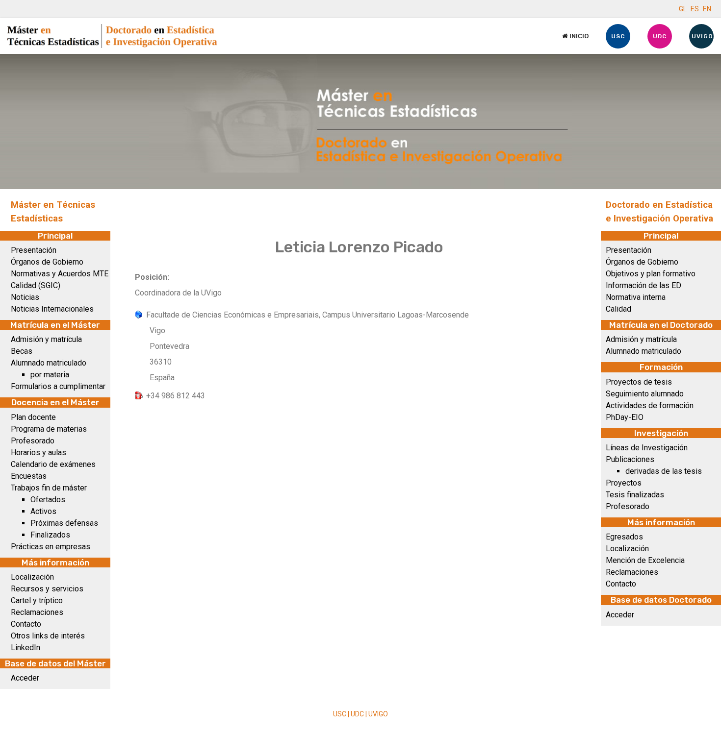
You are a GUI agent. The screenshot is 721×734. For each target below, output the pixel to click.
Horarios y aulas (38, 452)
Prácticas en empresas (50, 546)
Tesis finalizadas (635, 494)
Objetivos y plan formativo (650, 273)
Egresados (624, 536)
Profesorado (32, 440)
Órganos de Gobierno (47, 262)
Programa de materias (49, 429)
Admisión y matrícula (46, 339)
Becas (21, 351)
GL (683, 9)
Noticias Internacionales (52, 309)
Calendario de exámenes (53, 464)
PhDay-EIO (625, 417)
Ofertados (47, 499)
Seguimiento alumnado (645, 393)
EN (707, 9)
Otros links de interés (48, 635)
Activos (43, 511)
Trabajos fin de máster (49, 487)
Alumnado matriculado (48, 362)
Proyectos (624, 483)
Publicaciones (630, 459)
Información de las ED (643, 285)
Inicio (578, 36)
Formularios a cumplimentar (58, 386)
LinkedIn (25, 647)
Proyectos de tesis (639, 382)
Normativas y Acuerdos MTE (59, 273)
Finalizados (50, 534)
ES (695, 9)
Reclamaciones (37, 612)
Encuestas (29, 476)
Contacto (26, 624)
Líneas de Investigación (647, 447)
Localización (32, 577)
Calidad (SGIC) (35, 285)
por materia (49, 374)
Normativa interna (636, 297)
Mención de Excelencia (645, 560)
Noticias (25, 297)
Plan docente (33, 417)
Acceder (25, 678)
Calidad (618, 309)
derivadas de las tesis (663, 471)
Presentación (33, 250)
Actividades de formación (650, 405)
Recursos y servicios (47, 588)
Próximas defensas (64, 523)
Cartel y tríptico (37, 600)
